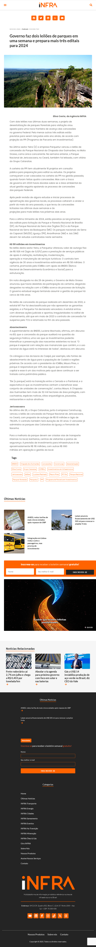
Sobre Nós (25, 848)
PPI (42, 479)
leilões (27, 474)
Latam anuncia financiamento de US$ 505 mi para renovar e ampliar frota (84, 520)
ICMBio (42, 469)
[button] (5, 5)
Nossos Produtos (28, 853)
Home (23, 793)
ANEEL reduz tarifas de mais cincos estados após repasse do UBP (38, 520)
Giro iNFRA (26, 843)
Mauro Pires (54, 474)
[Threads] (66, 915)
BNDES (15, 464)
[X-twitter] (60, 915)
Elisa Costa (16, 469)
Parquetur (34, 479)
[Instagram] (48, 915)
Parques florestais (20, 479)
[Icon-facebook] (42, 915)
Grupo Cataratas (30, 469)
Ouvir (89, 627)
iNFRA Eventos (27, 823)
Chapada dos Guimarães (30, 464)
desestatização (72, 464)
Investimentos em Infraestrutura (60, 469)
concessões (47, 464)
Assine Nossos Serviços (31, 858)
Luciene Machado (40, 474)
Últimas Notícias (14, 498)
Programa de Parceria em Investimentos (61, 479)
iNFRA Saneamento (29, 818)
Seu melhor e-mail (28, 760)
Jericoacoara (17, 474)
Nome (23, 752)
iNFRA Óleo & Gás (29, 838)
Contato (24, 863)
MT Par (64, 474)
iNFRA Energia (27, 808)
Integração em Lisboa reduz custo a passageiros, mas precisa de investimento (37, 543)
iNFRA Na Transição (29, 828)
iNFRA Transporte (28, 803)
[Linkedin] (36, 915)
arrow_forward (7, 684)
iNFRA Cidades (27, 813)
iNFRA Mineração (28, 833)
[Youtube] (30, 915)
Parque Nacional (76, 474)
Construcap (59, 464)
